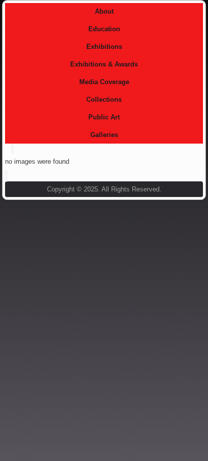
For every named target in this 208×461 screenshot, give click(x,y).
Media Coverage (104, 82)
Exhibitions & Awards (104, 64)
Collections (104, 99)
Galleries (104, 135)
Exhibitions (104, 46)
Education (104, 29)
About (104, 11)
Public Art (104, 117)
